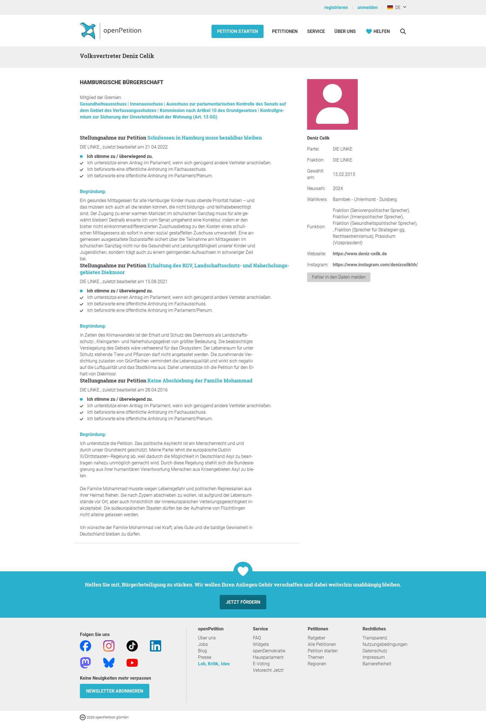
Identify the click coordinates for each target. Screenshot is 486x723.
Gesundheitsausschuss (104, 104)
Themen (316, 657)
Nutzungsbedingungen (385, 644)
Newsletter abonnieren (114, 691)
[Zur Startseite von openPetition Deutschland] (111, 30)
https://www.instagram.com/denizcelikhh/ (375, 264)
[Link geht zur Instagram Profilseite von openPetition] (108, 645)
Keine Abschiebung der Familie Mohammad (200, 380)
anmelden (367, 7)
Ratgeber (316, 638)
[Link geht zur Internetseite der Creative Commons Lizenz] (83, 717)
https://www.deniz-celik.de (360, 253)
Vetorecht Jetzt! (268, 670)
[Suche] (402, 31)
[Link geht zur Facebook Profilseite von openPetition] (85, 645)
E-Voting (261, 663)
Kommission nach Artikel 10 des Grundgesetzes (209, 110)
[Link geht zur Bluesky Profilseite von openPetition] (108, 662)
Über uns (207, 638)
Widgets (261, 644)
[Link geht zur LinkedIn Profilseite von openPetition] (155, 645)
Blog (202, 650)
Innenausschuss (147, 104)
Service (316, 31)
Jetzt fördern (243, 602)
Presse (204, 657)
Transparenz (375, 638)
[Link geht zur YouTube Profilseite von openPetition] (132, 662)
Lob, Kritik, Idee (214, 663)
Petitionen (285, 31)
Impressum (374, 657)
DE (396, 7)
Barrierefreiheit (377, 663)
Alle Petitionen (322, 644)
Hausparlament (268, 657)
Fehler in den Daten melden (339, 277)
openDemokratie (269, 650)
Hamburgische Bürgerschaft (121, 82)
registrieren (336, 7)
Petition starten (237, 31)
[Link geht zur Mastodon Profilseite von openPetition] (85, 662)
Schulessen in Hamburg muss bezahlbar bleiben (204, 137)
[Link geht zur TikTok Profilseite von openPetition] (132, 645)
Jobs (203, 644)
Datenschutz (375, 650)
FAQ (257, 638)
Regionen (317, 663)
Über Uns (345, 31)
